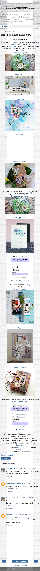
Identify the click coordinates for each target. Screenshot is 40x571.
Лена (20, 328)
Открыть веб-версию (20, 565)
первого (12, 46)
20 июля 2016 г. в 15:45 (27, 468)
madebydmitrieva (12, 483)
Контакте (19, 445)
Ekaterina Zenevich (20, 162)
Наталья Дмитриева (20, 53)
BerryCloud (21, 218)
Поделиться (5, 458)
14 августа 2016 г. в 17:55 (22, 515)
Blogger (24, 569)
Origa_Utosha (20, 134)
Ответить (9, 476)
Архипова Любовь (19, 74)
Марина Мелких (20, 367)
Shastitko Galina (20, 99)
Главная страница (20, 561)
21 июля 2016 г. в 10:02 (27, 483)
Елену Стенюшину (20, 401)
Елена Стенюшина (20, 289)
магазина (19, 449)
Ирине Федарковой (21, 280)
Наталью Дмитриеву (20, 196)
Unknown (9, 515)
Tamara (21, 430)
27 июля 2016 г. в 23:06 (25, 498)
